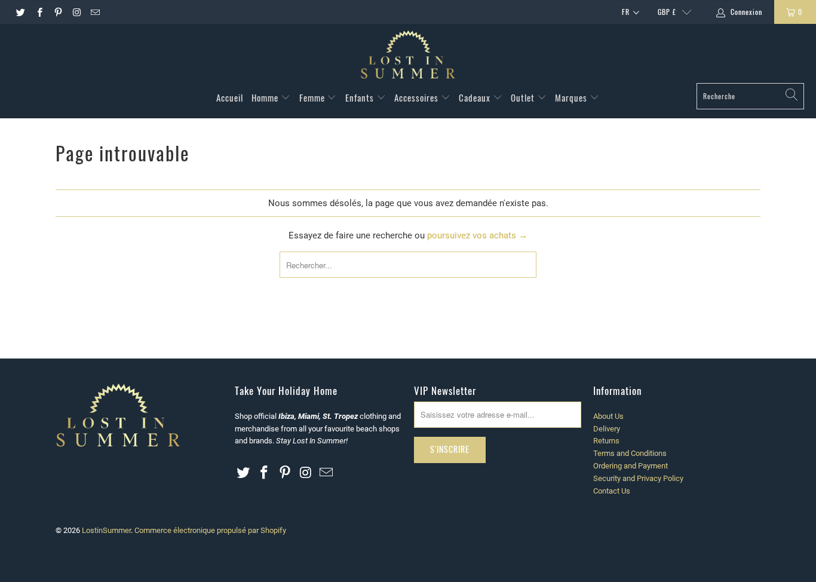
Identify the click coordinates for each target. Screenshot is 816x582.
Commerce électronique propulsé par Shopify (210, 530)
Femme (313, 97)
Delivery (606, 428)
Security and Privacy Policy (638, 478)
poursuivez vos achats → (477, 235)
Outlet (524, 97)
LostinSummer (106, 530)
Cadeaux (476, 97)
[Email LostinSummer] (95, 12)
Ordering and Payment (630, 465)
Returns (606, 440)
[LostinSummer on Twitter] (20, 12)
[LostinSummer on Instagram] (76, 12)
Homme (266, 97)
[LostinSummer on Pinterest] (58, 12)
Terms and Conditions (630, 453)
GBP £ (667, 12)
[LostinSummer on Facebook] (38, 12)
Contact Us (611, 490)
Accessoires (417, 97)
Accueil (229, 97)
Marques (572, 97)
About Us (608, 416)
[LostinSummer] (408, 56)
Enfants (360, 97)
